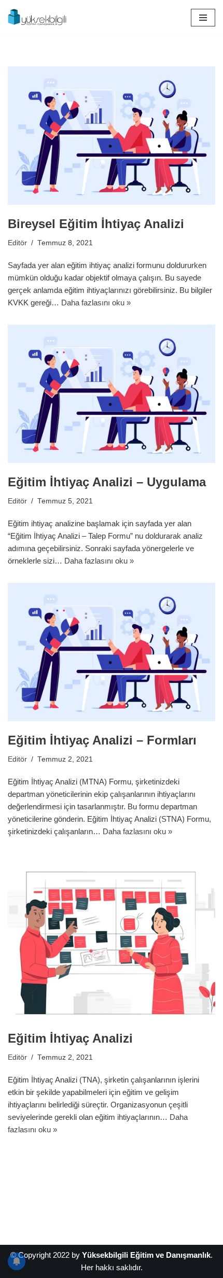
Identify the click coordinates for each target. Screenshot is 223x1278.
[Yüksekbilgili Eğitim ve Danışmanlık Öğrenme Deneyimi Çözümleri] (39, 17)
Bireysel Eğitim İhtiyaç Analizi (96, 224)
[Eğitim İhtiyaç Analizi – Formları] (111, 652)
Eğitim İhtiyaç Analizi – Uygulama (107, 482)
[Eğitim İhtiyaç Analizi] (111, 936)
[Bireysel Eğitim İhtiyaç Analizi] (111, 135)
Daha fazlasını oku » (96, 302)
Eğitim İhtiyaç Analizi (70, 1038)
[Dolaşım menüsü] (203, 17)
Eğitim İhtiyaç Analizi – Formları (102, 740)
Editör (17, 243)
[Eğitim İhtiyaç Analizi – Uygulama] (111, 394)
